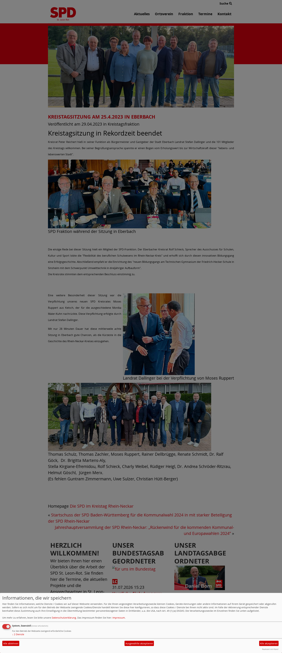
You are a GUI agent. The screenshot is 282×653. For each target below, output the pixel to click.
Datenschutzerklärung (64, 617)
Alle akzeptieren (269, 643)
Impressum (118, 617)
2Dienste (18, 634)
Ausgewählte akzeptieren (139, 643)
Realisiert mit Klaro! (270, 649)
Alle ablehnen (10, 643)
